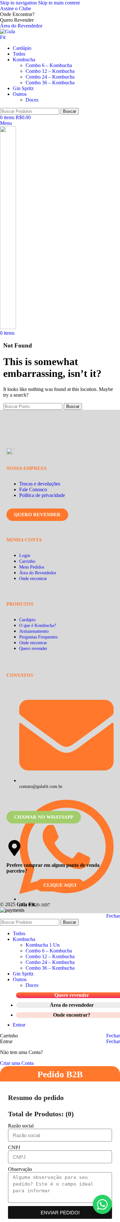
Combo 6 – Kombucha (49, 65)
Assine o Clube (15, 8)
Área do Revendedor (21, 25)
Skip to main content (59, 2)
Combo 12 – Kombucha (50, 71)
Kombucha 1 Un (43, 945)
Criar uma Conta (17, 1063)
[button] (102, 1204)
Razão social (21, 1125)
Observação (20, 1169)
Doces (32, 100)
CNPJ (14, 1147)
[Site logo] (10, 37)
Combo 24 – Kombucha (50, 77)
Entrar (19, 1024)
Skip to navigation (19, 2)
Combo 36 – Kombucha (50, 82)
